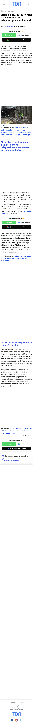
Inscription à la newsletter (16, 702)
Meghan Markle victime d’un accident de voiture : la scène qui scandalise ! (16, 258)
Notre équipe (16, 706)
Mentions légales (16, 708)
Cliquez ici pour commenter (11, 460)
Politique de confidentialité (16, 709)
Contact (16, 704)
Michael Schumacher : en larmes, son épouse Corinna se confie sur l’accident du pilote (16, 430)
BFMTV (30, 435)
